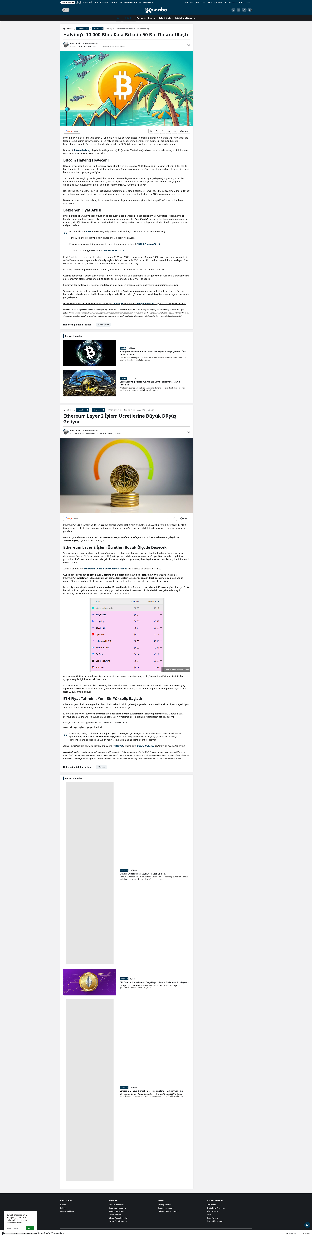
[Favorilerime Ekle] (156, 131)
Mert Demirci (76, 43)
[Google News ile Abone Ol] (71, 131)
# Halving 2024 (103, 325)
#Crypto (147, 244)
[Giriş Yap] (244, 10)
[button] (238, 10)
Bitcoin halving (82, 150)
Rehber (123, 378)
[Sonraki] (80, 2)
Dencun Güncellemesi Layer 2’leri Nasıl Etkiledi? (143, 873)
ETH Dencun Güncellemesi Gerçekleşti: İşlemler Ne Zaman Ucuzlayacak (154, 982)
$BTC (139, 244)
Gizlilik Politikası (12, 1228)
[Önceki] (77, 2)
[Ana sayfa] (118, 18)
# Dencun (101, 767)
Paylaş (307, 1233)
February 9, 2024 (114, 250)
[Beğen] (150, 131)
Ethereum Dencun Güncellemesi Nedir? (105, 568)
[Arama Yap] (233, 10)
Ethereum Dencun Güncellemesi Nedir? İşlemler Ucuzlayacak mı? (151, 1090)
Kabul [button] (30, 1228)
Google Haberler (145, 303)
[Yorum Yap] (162, 131)
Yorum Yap (292, 1233)
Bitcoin (123, 348)
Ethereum (124, 870)
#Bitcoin (156, 244)
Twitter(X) (117, 303)
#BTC (89, 231)
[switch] (65, 10)
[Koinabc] (156, 9)
